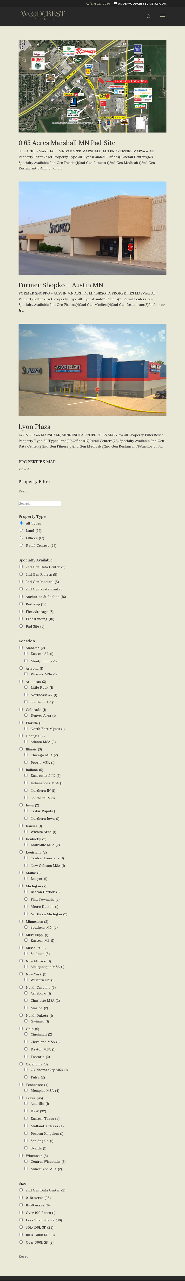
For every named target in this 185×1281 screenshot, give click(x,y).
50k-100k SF (39, 1227)
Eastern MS (42, 940)
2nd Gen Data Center (45, 567)
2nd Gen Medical (42, 582)
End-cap (36, 604)
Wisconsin (37, 1156)
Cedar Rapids (44, 811)
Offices (35, 538)
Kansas (34, 826)
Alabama (35, 648)
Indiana (34, 770)
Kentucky (36, 839)
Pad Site (35, 626)
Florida (34, 723)
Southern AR (43, 702)
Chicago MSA (44, 755)
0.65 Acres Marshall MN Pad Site (67, 143)
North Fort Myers (48, 729)
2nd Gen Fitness (41, 574)
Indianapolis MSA (47, 783)
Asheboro (41, 993)
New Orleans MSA (48, 865)
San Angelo (42, 1141)
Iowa (32, 805)
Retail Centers (41, 545)
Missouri (36, 948)
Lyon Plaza (35, 427)
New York (36, 974)
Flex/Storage (39, 611)
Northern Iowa (45, 818)
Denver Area (43, 715)
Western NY (42, 980)
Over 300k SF (39, 1242)
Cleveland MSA (45, 1042)
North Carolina (41, 987)
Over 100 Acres (40, 1213)
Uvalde (38, 1148)
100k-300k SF (40, 1235)
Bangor (39, 878)
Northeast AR (44, 695)
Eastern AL (42, 653)
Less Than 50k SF (44, 1220)
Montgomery (44, 661)
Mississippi (37, 935)
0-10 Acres (38, 1198)
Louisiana (36, 852)
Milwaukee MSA (46, 1169)
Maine (33, 873)
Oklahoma (37, 1064)
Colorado (36, 709)
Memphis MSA (45, 1090)
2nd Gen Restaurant (44, 589)
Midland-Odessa (47, 1126)
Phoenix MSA (44, 674)
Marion (39, 1008)
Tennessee (37, 1085)
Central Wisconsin (48, 1161)
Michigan (36, 886)
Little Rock (42, 687)
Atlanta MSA (43, 742)
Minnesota (37, 921)
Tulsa (38, 1077)
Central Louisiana (47, 858)
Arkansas (36, 681)
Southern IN (43, 798)
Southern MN (44, 927)
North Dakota (39, 1015)
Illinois (34, 749)
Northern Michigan (49, 914)
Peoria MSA (42, 762)
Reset (23, 491)
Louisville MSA (45, 845)
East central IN (45, 775)
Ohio (32, 1029)
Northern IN (43, 790)
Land (33, 530)
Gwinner (40, 1021)
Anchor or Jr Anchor (46, 597)
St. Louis (40, 954)
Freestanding (40, 619)
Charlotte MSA (45, 1000)
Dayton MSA (43, 1049)
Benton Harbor (45, 892)
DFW (38, 1111)
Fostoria (40, 1057)
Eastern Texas (45, 1118)
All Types (33, 523)
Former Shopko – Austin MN (61, 285)
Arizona (34, 668)
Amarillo (40, 1103)
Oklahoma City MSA (49, 1070)
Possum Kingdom (47, 1133)
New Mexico (38, 961)
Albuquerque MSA (47, 967)
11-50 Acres (38, 1205)
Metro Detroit (44, 906)
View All (25, 469)
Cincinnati (41, 1034)
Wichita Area (43, 832)
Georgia (35, 736)
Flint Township (45, 899)
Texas (34, 1098)
